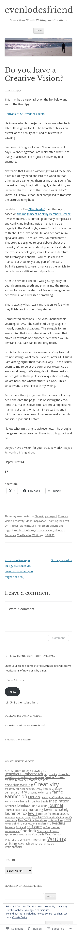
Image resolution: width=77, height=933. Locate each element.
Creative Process (55, 777)
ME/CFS (64, 814)
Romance (10, 535)
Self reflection (12, 831)
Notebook (41, 820)
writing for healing (44, 844)
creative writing (19, 785)
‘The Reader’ (36, 209)
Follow (12, 692)
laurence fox (16, 813)
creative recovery (15, 780)
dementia (11, 792)
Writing (54, 525)
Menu (39, 30)
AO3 (7, 771)
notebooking (55, 820)
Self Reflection (40, 525)
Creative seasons (38, 780)
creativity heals (40, 789)
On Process (12, 525)
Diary (22, 792)
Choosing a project (46, 516)
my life (68, 817)
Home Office (12, 801)
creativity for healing (16, 789)
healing (59, 797)
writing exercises (20, 843)
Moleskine (10, 817)
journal (55, 805)
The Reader (24, 535)
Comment (58, 637)
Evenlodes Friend (18, 739)
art (43, 770)
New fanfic (11, 820)
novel (67, 820)
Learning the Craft (58, 521)
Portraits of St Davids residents (25, 114)
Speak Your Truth (15, 834)
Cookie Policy (19, 917)
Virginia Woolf (43, 834)
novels (8, 823)
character (64, 774)
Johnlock (24, 805)
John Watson (39, 806)
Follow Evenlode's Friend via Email (31, 656)
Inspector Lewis (38, 801)
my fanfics (40, 817)
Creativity (18, 521)
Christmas (11, 777)
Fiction (34, 796)
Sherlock (28, 830)
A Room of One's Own (25, 771)
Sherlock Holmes (48, 831)
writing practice (14, 847)
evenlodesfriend (39, 10)
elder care (44, 792)
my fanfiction (56, 817)
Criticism (57, 789)
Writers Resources (33, 840)
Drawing (32, 792)
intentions (10, 805)
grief (51, 797)
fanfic (57, 792)
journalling (35, 810)
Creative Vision (44, 530)
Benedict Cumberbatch (24, 773)
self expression (51, 827)
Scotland (21, 827)
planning (25, 525)
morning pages (23, 817)
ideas (29, 521)
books (53, 774)
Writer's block (12, 840)
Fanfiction (16, 796)
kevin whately (56, 809)
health (68, 797)
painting (17, 823)
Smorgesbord (61, 560)
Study (29, 834)
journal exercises (16, 810)
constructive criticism (31, 777)
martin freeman (48, 814)
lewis (33, 813)
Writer (57, 834)
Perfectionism (31, 823)
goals (44, 797)
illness (23, 801)
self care (34, 826)
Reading (58, 823)
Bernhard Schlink (24, 530)
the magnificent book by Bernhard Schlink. (44, 214)
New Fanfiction (26, 820)
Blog (46, 774)
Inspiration (40, 521)
